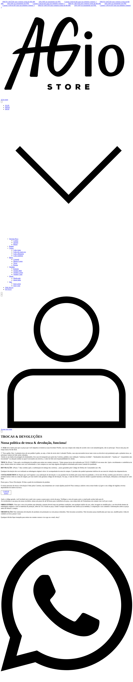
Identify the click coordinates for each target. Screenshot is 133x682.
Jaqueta (15, 242)
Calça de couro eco (19, 252)
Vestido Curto (17, 274)
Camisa (15, 241)
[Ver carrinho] (1, 431)
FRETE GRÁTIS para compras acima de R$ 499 (18, 2)
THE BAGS (9, 287)
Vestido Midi (17, 271)
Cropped (16, 259)
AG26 (7, 105)
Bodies (11, 246)
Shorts (11, 276)
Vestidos (12, 267)
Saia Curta (16, 286)
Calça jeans (17, 250)
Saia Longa (17, 284)
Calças (11, 248)
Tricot (15, 263)
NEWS (7, 107)
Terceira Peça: (13, 239)
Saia (10, 282)
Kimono (16, 269)
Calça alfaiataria (18, 254)
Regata (15, 265)
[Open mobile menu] (1, 102)
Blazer (15, 244)
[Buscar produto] (1, 293)
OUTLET (8, 289)
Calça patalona (18, 256)
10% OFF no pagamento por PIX (50, 2)
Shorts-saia (16, 278)
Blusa (11, 257)
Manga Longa (18, 261)
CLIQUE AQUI (6, 492)
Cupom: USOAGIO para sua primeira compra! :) (80, 2)
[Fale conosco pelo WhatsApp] (66, 680)
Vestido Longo (18, 272)
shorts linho (17, 280)
